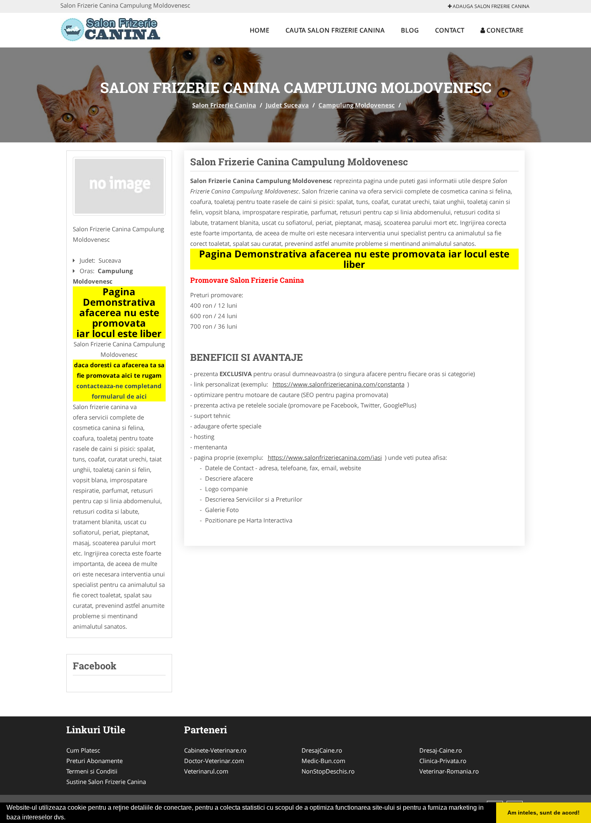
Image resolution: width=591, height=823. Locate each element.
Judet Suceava (287, 105)
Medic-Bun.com (323, 761)
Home (259, 30)
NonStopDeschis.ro (328, 771)
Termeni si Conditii (91, 771)
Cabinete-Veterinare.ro (215, 750)
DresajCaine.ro (322, 750)
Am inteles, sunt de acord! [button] (543, 812)
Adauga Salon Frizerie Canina (490, 6)
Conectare (504, 30)
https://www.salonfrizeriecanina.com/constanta (338, 384)
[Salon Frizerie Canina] (113, 29)
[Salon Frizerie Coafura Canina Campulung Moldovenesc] (119, 186)
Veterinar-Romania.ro (449, 771)
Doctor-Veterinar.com (214, 761)
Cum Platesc (83, 750)
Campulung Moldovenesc (356, 105)
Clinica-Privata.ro (442, 761)
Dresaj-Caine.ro (440, 750)
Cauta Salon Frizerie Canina (335, 30)
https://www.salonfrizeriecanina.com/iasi (325, 457)
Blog (410, 30)
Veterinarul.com (206, 771)
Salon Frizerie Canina (224, 105)
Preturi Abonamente (94, 761)
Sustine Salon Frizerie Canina (106, 782)
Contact (449, 30)
